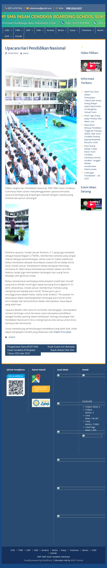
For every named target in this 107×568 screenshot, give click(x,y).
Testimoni (86, 30)
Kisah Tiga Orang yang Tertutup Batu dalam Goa (93, 118)
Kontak (18, 36)
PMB (17, 30)
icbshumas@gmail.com (40, 8)
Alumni (85, 550)
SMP (28, 30)
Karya (72, 30)
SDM (7, 36)
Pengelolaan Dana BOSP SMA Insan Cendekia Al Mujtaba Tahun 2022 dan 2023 (22, 350)
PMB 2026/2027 (74, 8)
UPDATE (11, 337)
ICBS (7, 30)
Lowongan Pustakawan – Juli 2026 (92, 175)
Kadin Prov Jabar (62, 331)
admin (26, 53)
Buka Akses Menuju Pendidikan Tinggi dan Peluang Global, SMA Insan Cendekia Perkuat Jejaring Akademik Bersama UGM (92, 134)
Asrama (50, 30)
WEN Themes (77, 560)
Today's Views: (92, 406)
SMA (39, 30)
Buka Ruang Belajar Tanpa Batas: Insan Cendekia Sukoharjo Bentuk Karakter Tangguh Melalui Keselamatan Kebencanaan (92, 157)
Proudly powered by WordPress (38, 560)
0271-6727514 (15, 8)
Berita (61, 30)
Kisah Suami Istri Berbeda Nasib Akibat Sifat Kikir (61, 348)
